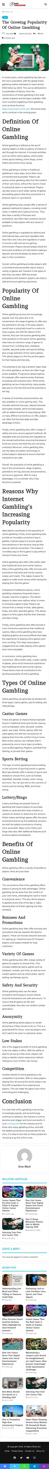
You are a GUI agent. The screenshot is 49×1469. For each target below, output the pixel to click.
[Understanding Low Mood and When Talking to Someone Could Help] (12, 1280)
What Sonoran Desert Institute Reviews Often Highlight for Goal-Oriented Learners (12, 1325)
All (12, 12)
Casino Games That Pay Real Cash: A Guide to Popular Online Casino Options (11, 1205)
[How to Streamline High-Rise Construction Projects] (12, 1411)
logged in (17, 1257)
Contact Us (29, 1451)
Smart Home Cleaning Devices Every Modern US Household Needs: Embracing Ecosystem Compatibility (36, 1425)
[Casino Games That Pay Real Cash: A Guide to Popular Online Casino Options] (12, 1192)
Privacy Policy (17, 1451)
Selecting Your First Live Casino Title (11, 1233)
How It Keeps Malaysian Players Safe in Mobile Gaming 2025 (34, 1223)
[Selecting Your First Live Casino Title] (12, 1224)
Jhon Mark (24, 1166)
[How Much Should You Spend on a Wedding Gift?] (12, 1383)
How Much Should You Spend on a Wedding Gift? (11, 1394)
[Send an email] (15, 34)
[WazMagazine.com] (18, 4)
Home (6, 12)
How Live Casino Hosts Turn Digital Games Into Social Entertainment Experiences (34, 1205)
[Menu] (3, 5)
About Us (40, 1451)
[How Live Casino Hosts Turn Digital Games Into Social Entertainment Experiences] (36, 1192)
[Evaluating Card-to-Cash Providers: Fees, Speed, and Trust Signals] (36, 1280)
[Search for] (45, 5)
